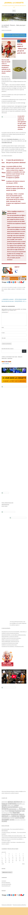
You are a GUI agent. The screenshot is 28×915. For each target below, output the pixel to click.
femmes (22, 808)
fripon (3, 811)
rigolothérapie (6, 818)
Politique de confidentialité (7, 904)
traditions (13, 289)
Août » (23, 863)
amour (10, 801)
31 (12, 862)
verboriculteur (17, 819)
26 (19, 860)
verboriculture (22, 819)
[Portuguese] (9, 361)
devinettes (20, 807)
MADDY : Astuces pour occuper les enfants (10, 639)
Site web (4, 338)
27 (23, 860)
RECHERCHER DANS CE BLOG (7, 348)
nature (21, 814)
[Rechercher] (24, 351)
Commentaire (5, 312)
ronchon (12, 818)
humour (18, 810)
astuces (24, 801)
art (21, 802)
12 (19, 857)
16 (9, 858)
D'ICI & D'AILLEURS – (6, 829)
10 (12, 857)
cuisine (16, 805)
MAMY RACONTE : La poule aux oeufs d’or (10, 636)
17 (12, 858)
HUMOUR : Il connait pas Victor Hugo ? (9, 644)
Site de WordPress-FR (6, 885)
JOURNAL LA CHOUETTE (14, 3)
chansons (12, 803)
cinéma (23, 803)
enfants (5, 808)
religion (9, 289)
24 (12, 860)
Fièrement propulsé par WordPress (19, 904)
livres (11, 812)
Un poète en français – (6, 832)
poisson (5, 289)
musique (14, 814)
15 (5, 858)
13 (23, 857)
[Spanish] (3, 361)
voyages (4, 821)
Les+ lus (7, 812)
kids (23, 811)
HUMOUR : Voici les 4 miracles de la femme (10, 633)
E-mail (3, 332)
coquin (8, 805)
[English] (6, 361)
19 (19, 858)
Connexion (4, 880)
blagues (4, 803)
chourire (19, 803)
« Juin (3, 863)
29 (5, 862)
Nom (3, 327)
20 (23, 858)
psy (18, 816)
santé (17, 818)
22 (5, 860)
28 (2, 862)
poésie (13, 816)
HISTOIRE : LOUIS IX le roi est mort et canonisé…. (11, 638)
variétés (12, 819)
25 (16, 860)
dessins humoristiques (10, 807)
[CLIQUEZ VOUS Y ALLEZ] (16, 272)
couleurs (12, 805)
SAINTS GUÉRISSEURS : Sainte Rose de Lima (10, 641)
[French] (5, 361)
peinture (5, 816)
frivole (6, 811)
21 (2, 860)
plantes (10, 816)
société (21, 817)
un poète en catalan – (6, 842)
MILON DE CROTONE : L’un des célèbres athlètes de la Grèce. (14, 634)
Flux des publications (6, 882)
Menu (14, 10)
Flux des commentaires (6, 884)
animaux (16, 801)
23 (9, 860)
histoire (12, 810)
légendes (16, 812)
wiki (15, 287)
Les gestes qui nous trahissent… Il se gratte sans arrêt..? (13, 646)
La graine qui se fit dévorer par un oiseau (10, 643)
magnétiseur (6, 814)
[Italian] (7, 361)
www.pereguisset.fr (5, 504)
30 (9, 862)
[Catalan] (2, 361)
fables (18, 809)
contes (4, 805)
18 (16, 858)
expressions (12, 809)
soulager (5, 819)
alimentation (4, 801)
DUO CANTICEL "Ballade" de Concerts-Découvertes (12, 835)
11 (16, 857)
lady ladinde (4, 812)
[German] (10, 361)
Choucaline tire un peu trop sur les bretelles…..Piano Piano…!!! (14, 631)
